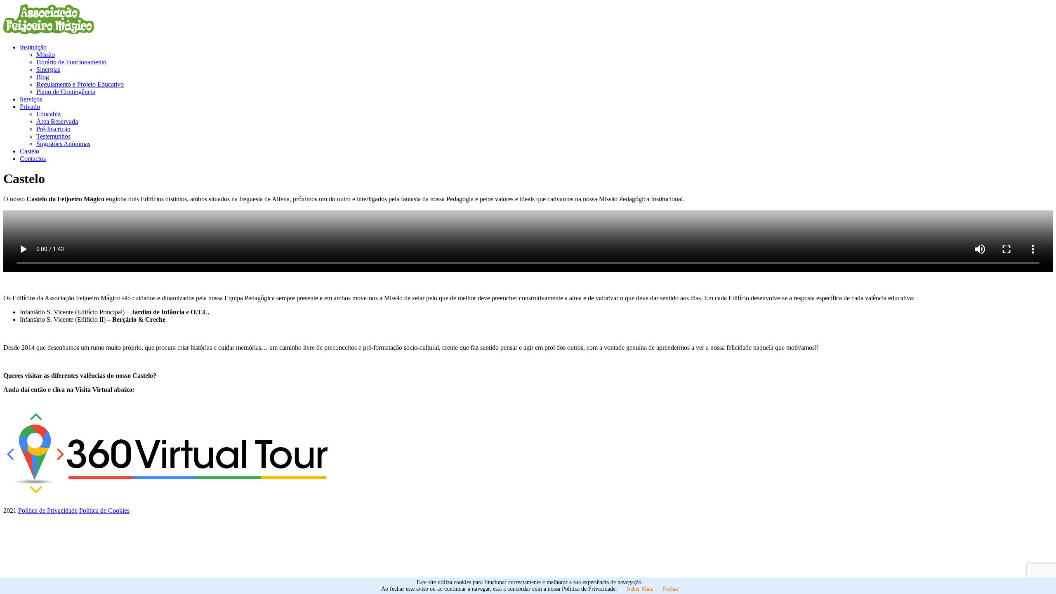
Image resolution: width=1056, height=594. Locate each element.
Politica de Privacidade (48, 510)
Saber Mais (640, 589)
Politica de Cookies (104, 510)
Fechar (671, 589)
